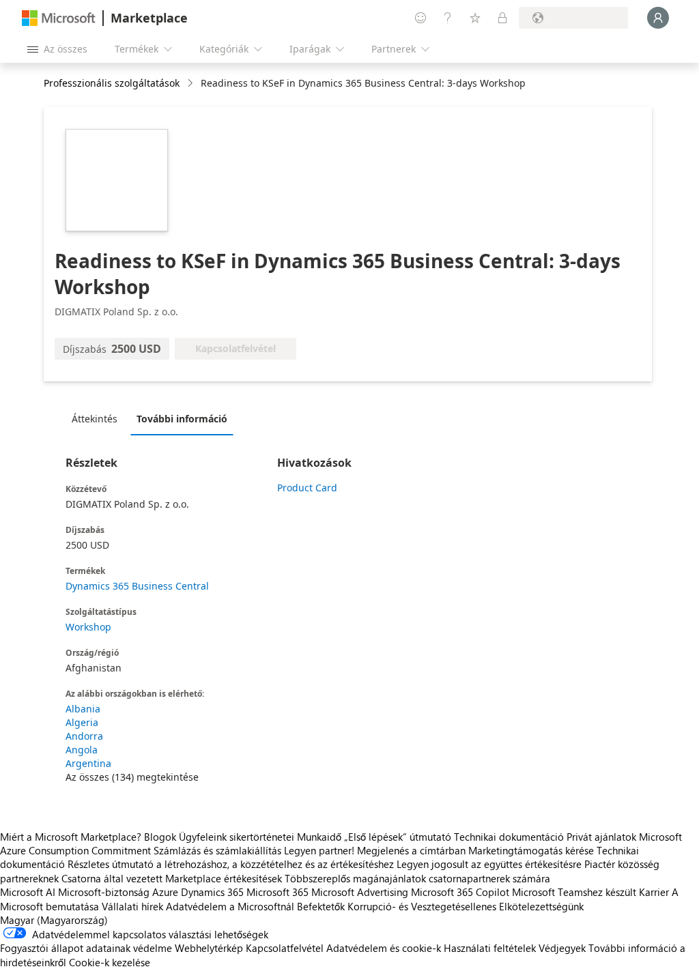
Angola (82, 749)
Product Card (307, 487)
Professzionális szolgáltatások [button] (112, 82)
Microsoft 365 (277, 892)
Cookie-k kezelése (109, 962)
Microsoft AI (27, 892)
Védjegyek (562, 948)
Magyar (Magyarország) (54, 920)
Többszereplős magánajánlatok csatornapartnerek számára (417, 878)
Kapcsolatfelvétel (285, 948)
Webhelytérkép (209, 948)
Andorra (84, 735)
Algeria (82, 722)
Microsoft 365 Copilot (460, 892)
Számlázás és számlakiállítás (217, 850)
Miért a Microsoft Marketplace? (70, 836)
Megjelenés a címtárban (411, 850)
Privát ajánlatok (601, 836)
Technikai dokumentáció (509, 836)
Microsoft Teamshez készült (574, 892)
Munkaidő (319, 836)
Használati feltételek (490, 948)
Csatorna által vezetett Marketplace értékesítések (171, 878)
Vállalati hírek (132, 906)
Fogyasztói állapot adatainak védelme (86, 948)
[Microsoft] (59, 18)
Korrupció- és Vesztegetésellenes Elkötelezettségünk (465, 906)
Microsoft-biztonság (103, 892)
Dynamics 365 (212, 892)
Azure (165, 892)
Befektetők (321, 906)
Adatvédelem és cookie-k (383, 948)
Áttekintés (94, 418)
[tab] (98, 418)
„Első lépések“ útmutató (397, 836)
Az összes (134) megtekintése (132, 776)
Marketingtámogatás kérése (531, 850)
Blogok (160, 836)
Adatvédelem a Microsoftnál (230, 906)
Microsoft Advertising (359, 892)
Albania (83, 708)
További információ (182, 418)
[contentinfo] (191, 83)
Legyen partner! (319, 850)
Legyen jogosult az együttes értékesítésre (489, 864)
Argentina (88, 763)
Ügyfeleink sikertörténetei (236, 836)
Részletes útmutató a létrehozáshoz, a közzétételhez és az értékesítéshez (231, 864)
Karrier (654, 892)
